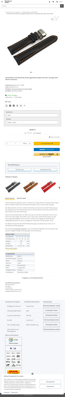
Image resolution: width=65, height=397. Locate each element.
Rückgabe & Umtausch (14, 306)
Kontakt (9, 320)
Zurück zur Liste (10, 12)
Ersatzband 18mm (51, 310)
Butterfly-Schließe (20, 229)
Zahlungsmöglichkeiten (14, 311)
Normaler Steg (19, 169)
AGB (27, 311)
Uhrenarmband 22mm (51, 320)
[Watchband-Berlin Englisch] (11, 348)
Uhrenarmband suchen (51, 329)
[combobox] (32, 115)
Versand (38, 133)
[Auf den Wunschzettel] (56, 19)
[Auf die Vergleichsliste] (52, 19)
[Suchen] (62, 6)
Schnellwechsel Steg (45, 169)
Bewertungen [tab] (21, 198)
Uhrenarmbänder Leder (52, 306)
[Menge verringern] (7, 143)
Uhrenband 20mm (51, 315)
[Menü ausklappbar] (2, 1)
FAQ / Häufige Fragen (13, 325)
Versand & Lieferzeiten (14, 315)
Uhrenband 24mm (51, 325)
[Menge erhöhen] (29, 143)
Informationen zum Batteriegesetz (13, 330)
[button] (49, 1)
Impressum (7, 392)
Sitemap (28, 315)
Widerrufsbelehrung (32, 325)
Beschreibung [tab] (9, 198)
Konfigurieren (50, 386)
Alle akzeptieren (50, 381)
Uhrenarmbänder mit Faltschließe (22, 89)
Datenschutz (14, 392)
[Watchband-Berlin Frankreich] (15, 348)
